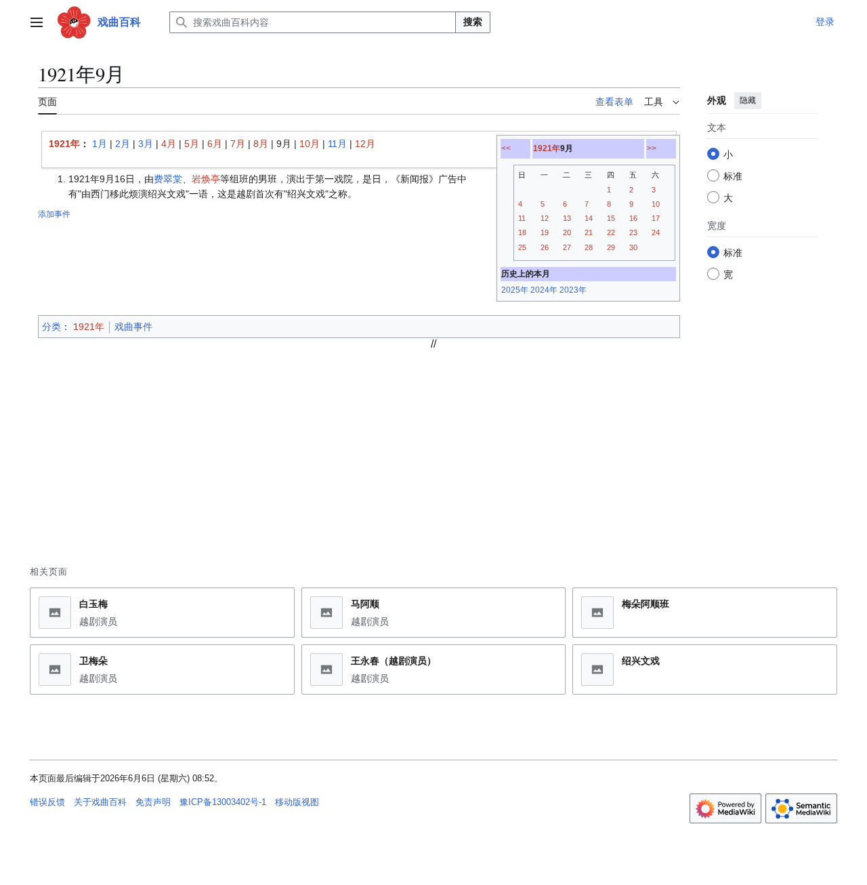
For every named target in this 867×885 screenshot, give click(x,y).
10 (656, 204)
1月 (99, 143)
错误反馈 (47, 802)
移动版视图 (297, 802)
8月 (260, 143)
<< (506, 148)
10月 (309, 143)
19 (545, 232)
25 (522, 247)
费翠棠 (168, 178)
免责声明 (153, 802)
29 (611, 247)
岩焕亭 (206, 178)
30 (633, 247)
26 (545, 247)
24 (656, 232)
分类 (51, 326)
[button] (36, 22)
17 (656, 218)
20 (567, 232)
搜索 (472, 21)
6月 (214, 143)
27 (567, 247)
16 (633, 218)
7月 (237, 143)
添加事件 (54, 213)
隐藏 (748, 100)
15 (611, 218)
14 (589, 218)
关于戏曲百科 (100, 802)
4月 (168, 143)
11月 (337, 143)
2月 (122, 143)
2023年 (573, 290)
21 (589, 232)
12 (545, 218)
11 (522, 218)
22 (611, 232)
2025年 (514, 290)
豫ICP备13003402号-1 (222, 802)
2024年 (543, 290)
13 (567, 218)
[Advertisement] (433, 445)
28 (589, 247)
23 (633, 232)
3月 (145, 143)
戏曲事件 (133, 326)
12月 (365, 143)
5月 (191, 143)
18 (522, 232)
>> (651, 148)
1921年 (546, 148)
